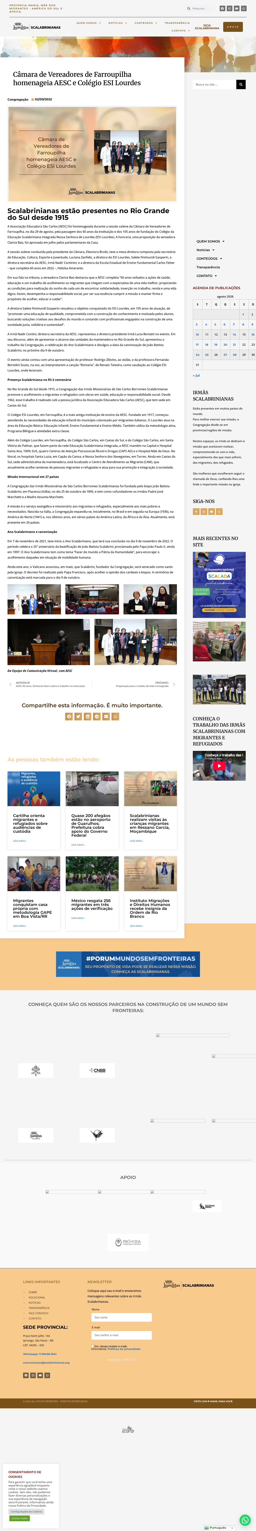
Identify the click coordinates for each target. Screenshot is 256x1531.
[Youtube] (237, 8)
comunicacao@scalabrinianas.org (46, 1362)
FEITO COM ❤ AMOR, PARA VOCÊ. (213, 1401)
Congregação (17, 99)
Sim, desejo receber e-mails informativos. (115, 1347)
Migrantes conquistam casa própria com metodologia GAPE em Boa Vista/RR (32, 908)
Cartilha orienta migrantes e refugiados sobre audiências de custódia (30, 823)
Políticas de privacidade (124, 1349)
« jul (196, 375)
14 (234, 334)
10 (197, 334)
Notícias (116, 23)
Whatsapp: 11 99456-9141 (39, 1354)
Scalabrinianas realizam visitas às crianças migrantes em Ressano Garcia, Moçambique (150, 823)
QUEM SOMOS (87, 23)
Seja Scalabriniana (207, 27)
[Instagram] (229, 8)
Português (217, 1528)
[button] (69, 716)
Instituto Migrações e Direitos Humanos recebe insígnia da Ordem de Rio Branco (150, 908)
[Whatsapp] (244, 8)
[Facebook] (222, 8)
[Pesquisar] (241, 84)
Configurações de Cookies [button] (26, 1511)
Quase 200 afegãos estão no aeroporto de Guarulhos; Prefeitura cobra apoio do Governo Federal (91, 825)
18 (206, 344)
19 (215, 344)
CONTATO (179, 30)
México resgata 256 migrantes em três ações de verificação (92, 904)
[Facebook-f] (196, 511)
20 (225, 344)
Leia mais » (19, 841)
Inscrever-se (121, 1360)
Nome (95, 1309)
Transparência (177, 23)
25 (207, 355)
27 (225, 355)
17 (197, 344)
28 (235, 355)
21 (234, 344)
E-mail (96, 1327)
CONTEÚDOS (144, 23)
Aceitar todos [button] (20, 1518)
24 (197, 355)
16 (253, 334)
